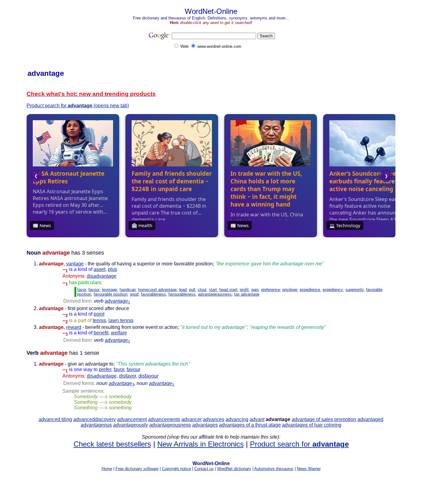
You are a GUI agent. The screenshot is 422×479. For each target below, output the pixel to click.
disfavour (148, 376)
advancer (191, 419)
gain (255, 289)
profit (244, 289)
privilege (289, 289)
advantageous (96, 425)
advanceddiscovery (94, 419)
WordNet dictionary (234, 468)
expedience (310, 289)
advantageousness (215, 294)
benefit (101, 332)
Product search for (299, 444)
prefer (105, 369)
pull (192, 289)
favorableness (153, 294)
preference (270, 289)
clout (202, 289)
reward (73, 327)
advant (257, 419)
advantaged (370, 419)
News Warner (309, 468)
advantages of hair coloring (311, 425)
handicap (128, 289)
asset (99, 269)
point (99, 314)
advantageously (130, 425)
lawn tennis (120, 320)
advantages (205, 425)
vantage (75, 263)
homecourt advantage (157, 289)
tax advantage (247, 294)
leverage (109, 289)
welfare (119, 332)
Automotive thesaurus (273, 468)
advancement (132, 419)
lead (183, 289)
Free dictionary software (137, 468)
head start (228, 289)
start (213, 289)
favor (81, 289)
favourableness (182, 294)
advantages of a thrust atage (250, 425)
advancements (164, 419)
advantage (117, 301)
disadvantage (101, 276)
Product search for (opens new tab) (78, 105)
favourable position (110, 294)
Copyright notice (176, 468)
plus (112, 269)
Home (107, 468)
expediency (333, 289)
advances (213, 419)
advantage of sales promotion (324, 419)
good (134, 294)
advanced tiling (55, 419)
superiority (354, 289)
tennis (99, 320)
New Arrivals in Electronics (200, 444)
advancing (237, 419)
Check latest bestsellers (112, 444)
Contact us (204, 468)
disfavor (127, 376)
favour (93, 289)
